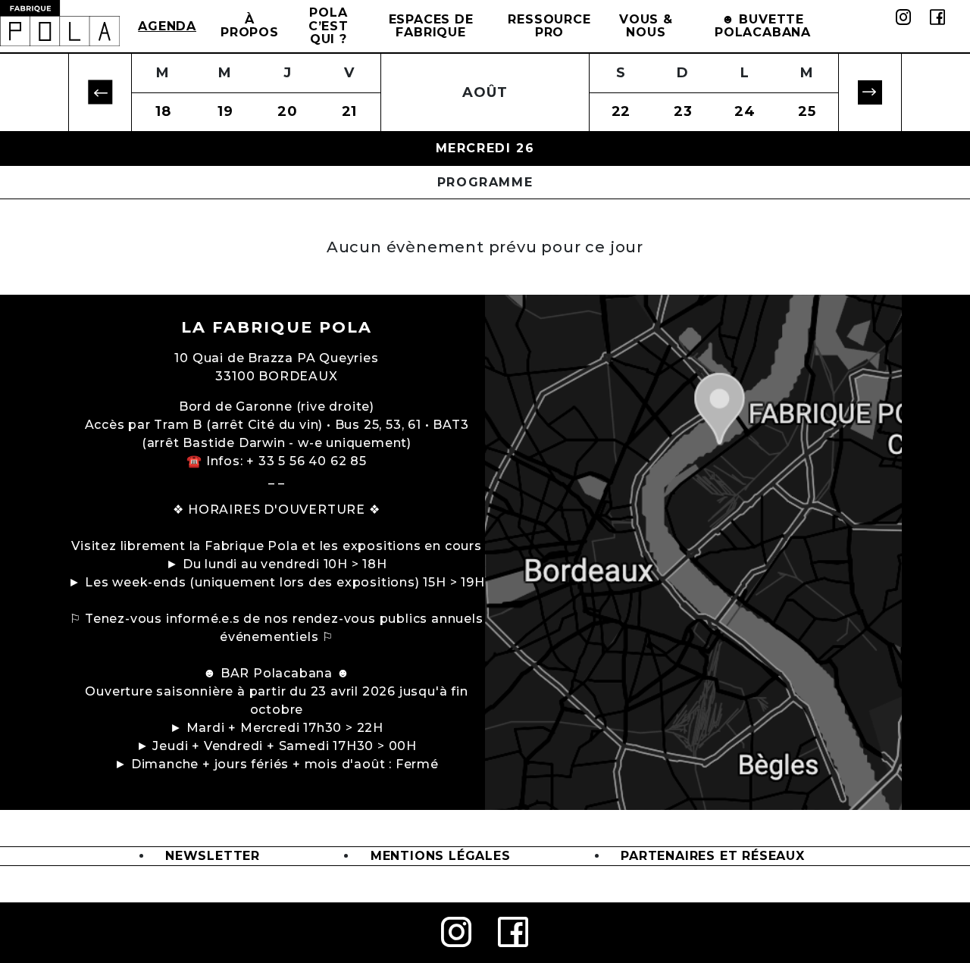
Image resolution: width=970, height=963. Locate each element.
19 (225, 111)
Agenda (167, 26)
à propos (250, 26)
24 (745, 111)
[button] (100, 93)
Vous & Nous (646, 26)
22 (621, 111)
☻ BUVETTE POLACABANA (763, 26)
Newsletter (212, 856)
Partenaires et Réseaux (713, 856)
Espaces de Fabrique (431, 26)
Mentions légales (441, 856)
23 (683, 111)
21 (350, 111)
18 (163, 111)
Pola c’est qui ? (328, 25)
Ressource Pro (549, 26)
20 (287, 111)
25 (807, 111)
